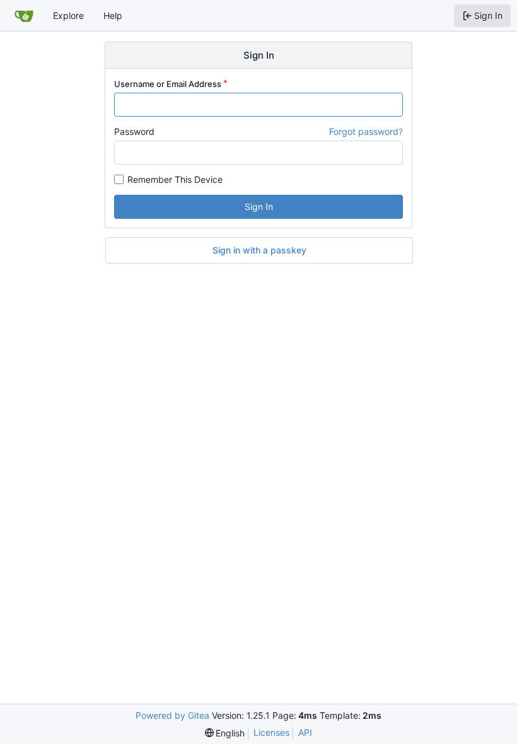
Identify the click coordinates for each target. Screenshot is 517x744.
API (305, 732)
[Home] (24, 15)
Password (134, 131)
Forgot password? (366, 131)
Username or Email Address (167, 84)
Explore (68, 15)
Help (112, 15)
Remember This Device (175, 179)
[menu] (225, 733)
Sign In (259, 206)
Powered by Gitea (172, 715)
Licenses (271, 732)
